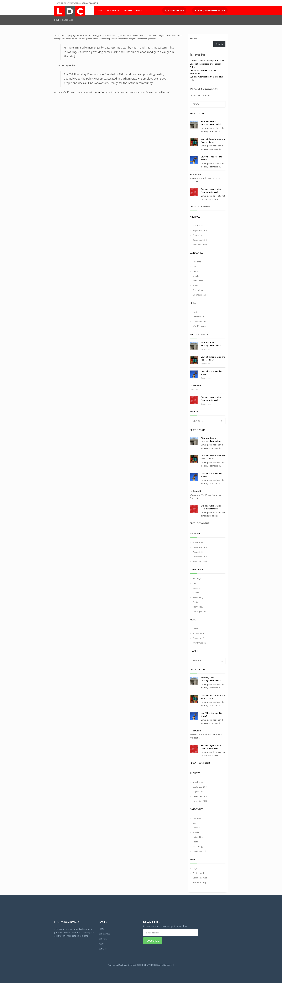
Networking (198, 280)
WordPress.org (199, 326)
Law (194, 266)
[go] (221, 104)
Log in (195, 312)
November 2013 (200, 244)
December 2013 (200, 240)
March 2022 (198, 225)
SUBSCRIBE (153, 941)
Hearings (197, 261)
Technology (198, 290)
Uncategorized (199, 294)
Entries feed (198, 316)
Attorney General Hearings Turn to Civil (207, 60)
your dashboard (101, 92)
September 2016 (200, 230)
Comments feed (200, 321)
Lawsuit (196, 271)
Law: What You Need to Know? (203, 70)
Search (193, 38)
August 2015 (198, 235)
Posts (195, 285)
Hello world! (195, 73)
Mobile (196, 276)
